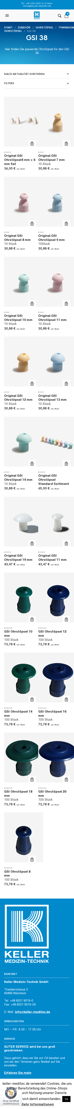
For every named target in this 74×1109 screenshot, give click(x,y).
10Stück (51, 239)
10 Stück (51, 159)
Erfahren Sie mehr (17, 1072)
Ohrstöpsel (44, 27)
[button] (7, 15)
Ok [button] (66, 1099)
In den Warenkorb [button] (32, 143)
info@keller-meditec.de (37, 6)
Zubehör (24, 27)
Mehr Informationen (37, 1104)
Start (8, 27)
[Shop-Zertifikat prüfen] (11, 1098)
